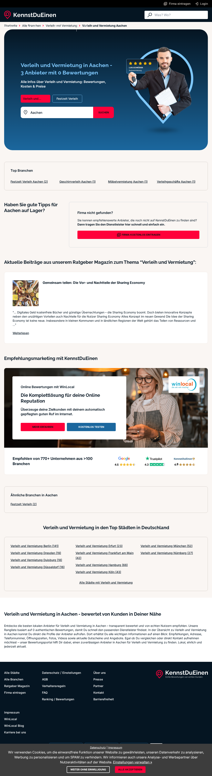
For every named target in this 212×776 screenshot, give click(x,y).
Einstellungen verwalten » (132, 762)
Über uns (99, 672)
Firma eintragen (15, 692)
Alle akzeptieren (130, 769)
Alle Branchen (38, 27)
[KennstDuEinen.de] (30, 15)
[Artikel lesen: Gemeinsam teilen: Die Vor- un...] (26, 293)
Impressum (11, 712)
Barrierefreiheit (103, 699)
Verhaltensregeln (53, 686)
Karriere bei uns (15, 732)
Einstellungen (71, 672)
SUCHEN (103, 112)
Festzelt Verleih (24, 504)
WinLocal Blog (14, 725)
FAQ (45, 692)
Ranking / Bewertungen (58, 699)
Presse (98, 679)
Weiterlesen (21, 333)
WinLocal (10, 719)
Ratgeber (63, 27)
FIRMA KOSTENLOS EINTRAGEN (141, 234)
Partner (98, 686)
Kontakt (98, 692)
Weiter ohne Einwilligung (88, 769)
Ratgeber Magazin (17, 686)
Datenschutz (50, 672)
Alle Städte (12, 27)
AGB (45, 679)
